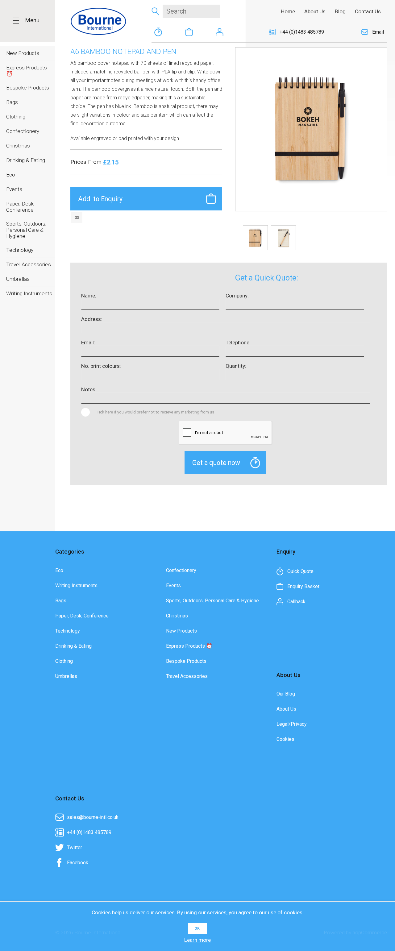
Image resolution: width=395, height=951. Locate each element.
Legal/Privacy (291, 724)
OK (197, 928)
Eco (59, 570)
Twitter (74, 847)
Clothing (64, 661)
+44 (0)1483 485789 (302, 32)
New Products (181, 631)
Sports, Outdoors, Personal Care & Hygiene (212, 601)
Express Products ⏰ (189, 646)
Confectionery (181, 570)
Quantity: (236, 366)
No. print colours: (101, 366)
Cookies (285, 739)
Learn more (197, 940)
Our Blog (285, 694)
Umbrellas (66, 676)
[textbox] (191, 11)
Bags (60, 601)
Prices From (86, 162)
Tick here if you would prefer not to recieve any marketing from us (155, 412)
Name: (88, 296)
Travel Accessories (187, 676)
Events (173, 585)
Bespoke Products (186, 661)
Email (378, 32)
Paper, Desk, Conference (82, 616)
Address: (91, 319)
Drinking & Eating (73, 646)
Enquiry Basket (188, 32)
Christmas (177, 616)
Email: (88, 342)
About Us (286, 709)
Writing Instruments (76, 585)
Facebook (77, 863)
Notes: (89, 389)
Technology (67, 631)
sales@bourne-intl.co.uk (92, 817)
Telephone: (238, 342)
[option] (255, 237)
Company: (237, 296)
